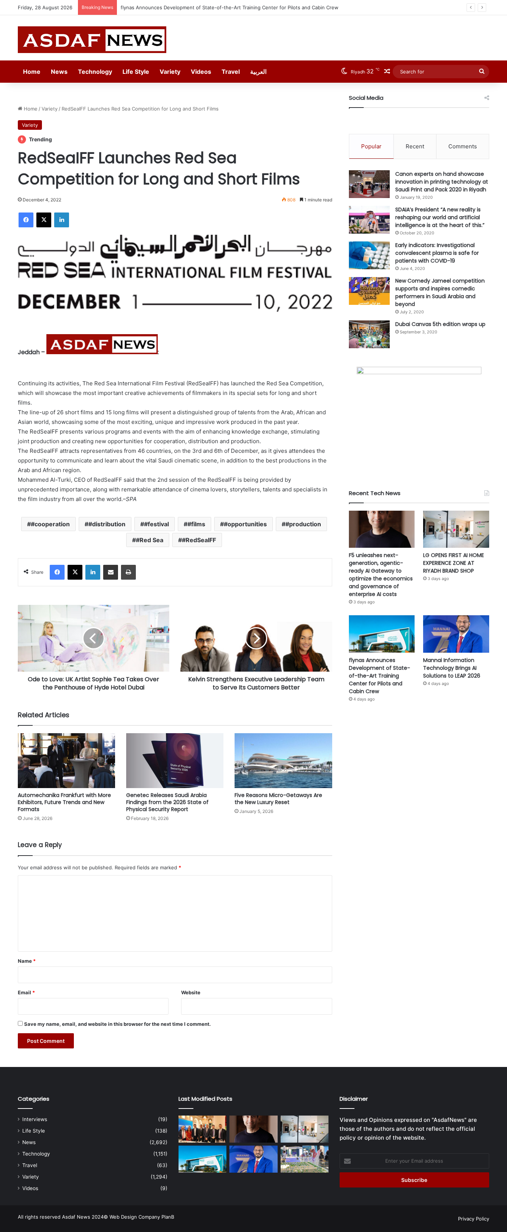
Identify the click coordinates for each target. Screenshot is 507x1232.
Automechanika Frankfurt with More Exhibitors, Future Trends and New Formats (64, 802)
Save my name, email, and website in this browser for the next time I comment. (117, 1024)
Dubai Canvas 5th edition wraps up (440, 324)
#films (196, 524)
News (59, 71)
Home (31, 71)
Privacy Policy (473, 1219)
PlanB (167, 1217)
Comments (462, 146)
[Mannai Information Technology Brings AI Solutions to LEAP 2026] (456, 633)
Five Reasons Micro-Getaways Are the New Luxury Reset (278, 798)
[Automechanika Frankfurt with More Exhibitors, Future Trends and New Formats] (66, 760)
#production (303, 524)
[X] (43, 220)
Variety (170, 71)
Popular (371, 146)
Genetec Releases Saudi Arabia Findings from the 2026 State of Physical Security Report (167, 802)
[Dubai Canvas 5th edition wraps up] (369, 334)
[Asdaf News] (92, 39)
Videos (201, 71)
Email (26, 992)
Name (27, 961)
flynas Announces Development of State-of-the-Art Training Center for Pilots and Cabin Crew (229, 7)
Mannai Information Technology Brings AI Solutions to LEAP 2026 (451, 667)
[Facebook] (26, 220)
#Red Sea (149, 540)
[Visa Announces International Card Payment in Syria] (202, 1129)
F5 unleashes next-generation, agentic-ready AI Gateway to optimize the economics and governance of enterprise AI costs (381, 574)
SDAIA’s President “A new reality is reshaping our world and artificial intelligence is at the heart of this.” (439, 217)
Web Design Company (134, 1217)
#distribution (106, 524)
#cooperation (50, 524)
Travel (231, 71)
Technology (95, 71)
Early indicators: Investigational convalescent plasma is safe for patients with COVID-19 (437, 252)
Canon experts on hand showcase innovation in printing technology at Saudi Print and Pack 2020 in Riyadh (441, 181)
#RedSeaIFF (199, 540)
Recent (415, 146)
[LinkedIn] (61, 220)
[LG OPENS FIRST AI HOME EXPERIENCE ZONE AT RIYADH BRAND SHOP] (456, 529)
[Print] (128, 572)
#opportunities (245, 524)
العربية (258, 71)
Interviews (34, 1119)
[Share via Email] (110, 572)
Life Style (135, 71)
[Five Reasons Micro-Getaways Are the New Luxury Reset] (283, 760)
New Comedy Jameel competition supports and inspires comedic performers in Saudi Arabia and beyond (440, 292)
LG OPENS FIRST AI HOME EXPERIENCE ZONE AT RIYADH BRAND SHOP (453, 562)
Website (190, 992)
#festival (156, 524)
